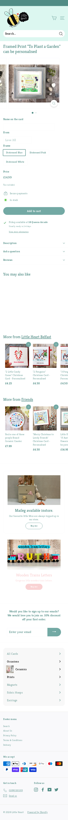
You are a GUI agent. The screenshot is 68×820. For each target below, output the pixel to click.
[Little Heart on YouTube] (50, 790)
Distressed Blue (14, 152)
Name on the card (13, 119)
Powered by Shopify (37, 812)
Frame (6, 145)
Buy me (34, 525)
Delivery (7, 744)
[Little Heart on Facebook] (43, 790)
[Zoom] (53, 103)
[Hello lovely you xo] (33, 3)
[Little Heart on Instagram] (36, 790)
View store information (19, 232)
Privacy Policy (9, 735)
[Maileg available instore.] (34, 490)
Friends (27, 399)
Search (6, 726)
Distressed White (15, 161)
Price (6, 171)
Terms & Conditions (12, 740)
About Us (7, 730)
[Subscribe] (54, 632)
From (6, 132)
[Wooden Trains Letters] (34, 555)
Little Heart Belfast (36, 336)
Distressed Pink (38, 152)
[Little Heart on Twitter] (56, 790)
